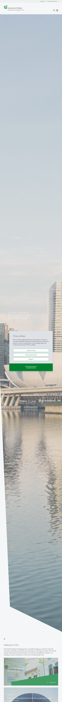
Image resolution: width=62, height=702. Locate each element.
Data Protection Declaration (31, 366)
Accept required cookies (31, 354)
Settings (30, 359)
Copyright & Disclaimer (31, 367)
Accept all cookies (31, 350)
